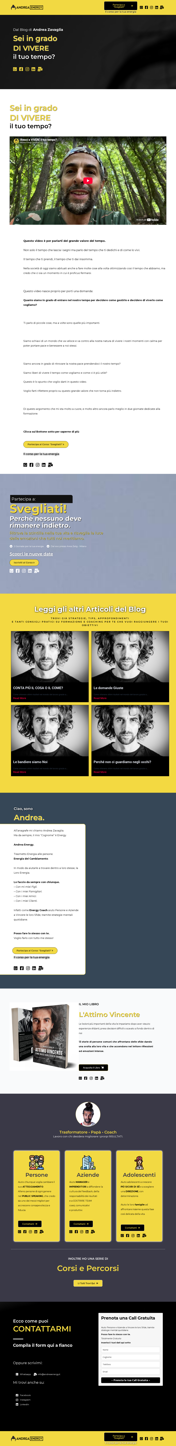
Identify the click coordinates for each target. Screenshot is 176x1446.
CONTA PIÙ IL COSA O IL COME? (38, 688)
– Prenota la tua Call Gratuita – (130, 1380)
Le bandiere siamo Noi (30, 762)
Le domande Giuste (108, 688)
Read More (19, 698)
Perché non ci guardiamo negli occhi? (122, 762)
